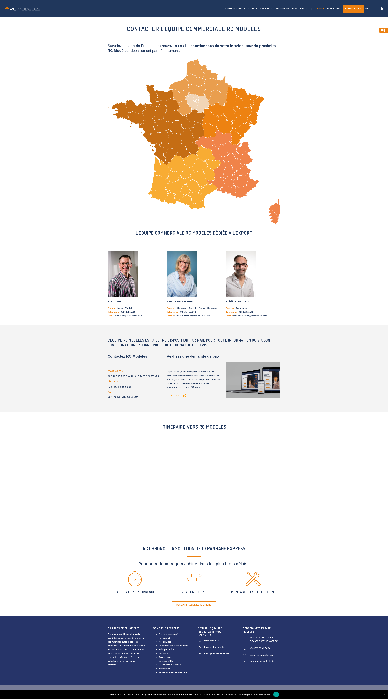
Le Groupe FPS (166, 661)
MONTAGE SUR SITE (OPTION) (253, 592)
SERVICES (264, 8)
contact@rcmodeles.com (262, 655)
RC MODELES (298, 8)
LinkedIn (270, 661)
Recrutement (165, 657)
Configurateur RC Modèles (171, 664)
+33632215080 (128, 312)
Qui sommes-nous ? (168, 634)
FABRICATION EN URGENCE (135, 592)
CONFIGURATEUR (353, 8)
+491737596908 (188, 312)
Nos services (165, 641)
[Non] (384, 694)
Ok (276, 694)
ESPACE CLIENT (334, 8)
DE (366, 8)
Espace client (165, 668)
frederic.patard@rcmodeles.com (250, 316)
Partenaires (164, 653)
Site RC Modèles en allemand (173, 672)
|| (311, 8)
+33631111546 (246, 312)
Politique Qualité (166, 649)
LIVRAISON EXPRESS (194, 592)
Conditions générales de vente (173, 645)
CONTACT (319, 8)
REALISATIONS (282, 8)
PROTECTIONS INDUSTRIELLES (239, 8)
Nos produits (165, 638)
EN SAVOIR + (176, 395)
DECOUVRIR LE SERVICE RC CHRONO (193, 604)
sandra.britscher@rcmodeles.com (192, 316)
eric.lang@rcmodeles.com (128, 316)
